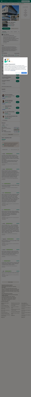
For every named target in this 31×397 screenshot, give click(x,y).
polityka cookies (13, 70)
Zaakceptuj (24, 72)
